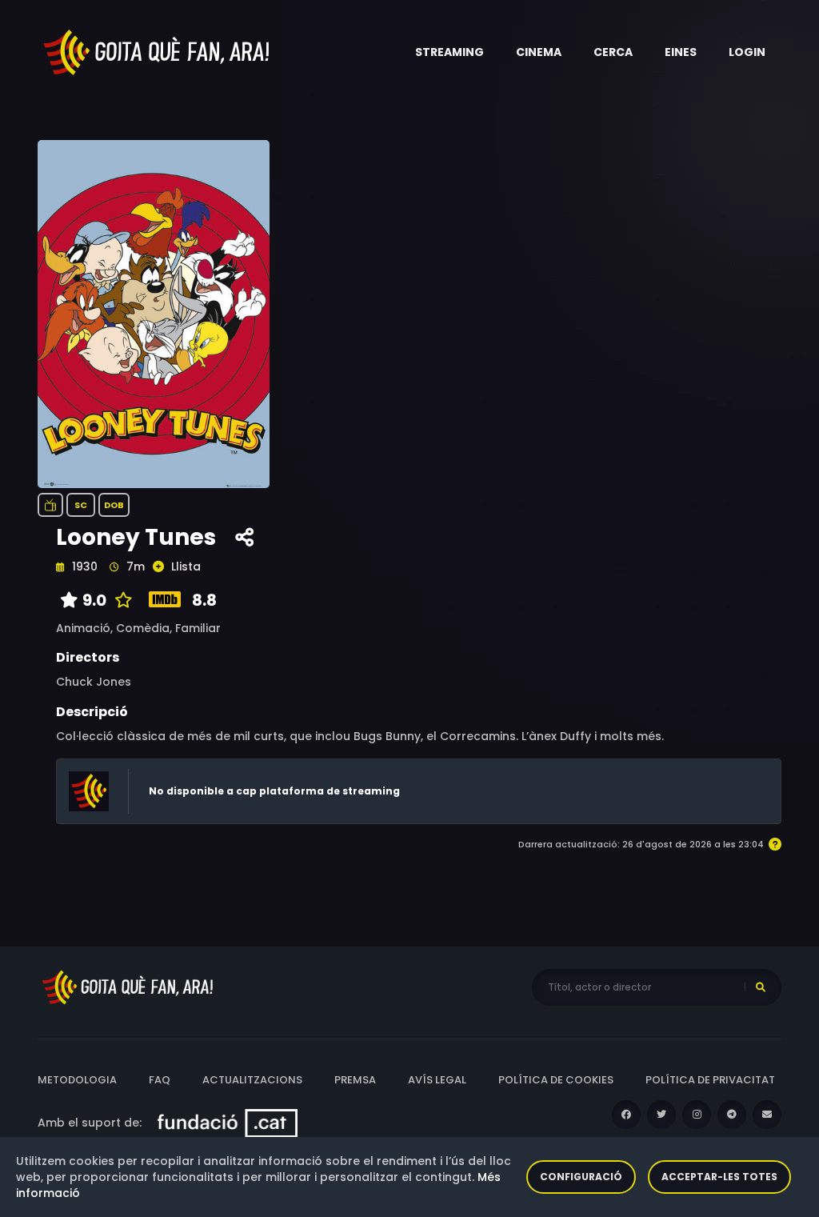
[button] (449, 52)
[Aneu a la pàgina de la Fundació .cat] (228, 1123)
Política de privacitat (710, 1079)
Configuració (581, 1176)
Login (747, 52)
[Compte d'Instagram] (696, 1114)
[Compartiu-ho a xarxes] (244, 537)
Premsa (355, 1079)
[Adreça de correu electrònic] (767, 1114)
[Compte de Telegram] (731, 1114)
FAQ (159, 1079)
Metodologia (77, 1079)
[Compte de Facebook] (626, 1114)
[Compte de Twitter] (661, 1114)
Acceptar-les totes (719, 1176)
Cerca (613, 52)
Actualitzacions (252, 1079)
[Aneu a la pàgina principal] (158, 51)
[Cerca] (760, 987)
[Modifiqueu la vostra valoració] (119, 600)
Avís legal (437, 1079)
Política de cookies (555, 1079)
